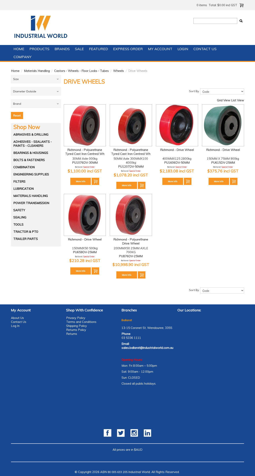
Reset (17, 115)
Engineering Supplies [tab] (31, 174)
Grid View (223, 100)
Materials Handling (37, 71)
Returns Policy (76, 330)
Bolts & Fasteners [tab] (29, 160)
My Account (160, 49)
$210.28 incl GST (84, 260)
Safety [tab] (19, 210)
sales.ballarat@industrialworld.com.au (147, 348)
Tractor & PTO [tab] (25, 232)
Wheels (118, 71)
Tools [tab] (18, 224)
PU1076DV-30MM (85, 162)
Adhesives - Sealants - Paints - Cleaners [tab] (32, 144)
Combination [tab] (24, 167)
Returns (71, 334)
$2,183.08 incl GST (177, 170)
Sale (79, 49)
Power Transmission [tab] (31, 203)
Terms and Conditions (81, 322)
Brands (62, 49)
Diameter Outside (24, 91)
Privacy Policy (75, 318)
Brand (17, 104)
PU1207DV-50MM (131, 166)
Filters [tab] (19, 181)
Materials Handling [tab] (30, 196)
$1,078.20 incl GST (131, 174)
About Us (17, 318)
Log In (15, 326)
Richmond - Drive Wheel (177, 150)
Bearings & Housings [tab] (30, 153)
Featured (98, 49)
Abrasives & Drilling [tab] (30, 134)
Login (183, 49)
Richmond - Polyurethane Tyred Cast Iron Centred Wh (84, 152)
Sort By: (194, 91)
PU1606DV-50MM (177, 162)
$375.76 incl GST (222, 170)
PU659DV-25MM (85, 252)
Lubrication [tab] (23, 189)
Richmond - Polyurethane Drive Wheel (130, 241)
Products (39, 49)
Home (19, 49)
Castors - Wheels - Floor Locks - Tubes (81, 71)
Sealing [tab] (19, 217)
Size (16, 79)
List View (237, 100)
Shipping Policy (76, 326)
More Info (80, 181)
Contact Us (205, 49)
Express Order (128, 49)
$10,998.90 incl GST (131, 264)
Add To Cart (95, 181)
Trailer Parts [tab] (25, 239)
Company (22, 57)
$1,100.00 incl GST (85, 170)
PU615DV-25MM (223, 162)
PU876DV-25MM (131, 256)
